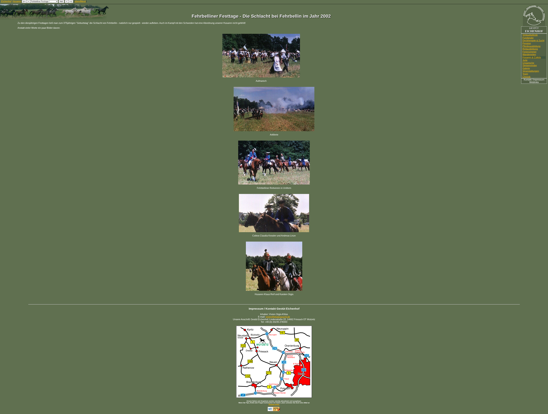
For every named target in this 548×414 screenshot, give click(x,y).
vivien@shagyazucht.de (278, 317)
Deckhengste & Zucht (533, 40)
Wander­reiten (529, 54)
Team (525, 74)
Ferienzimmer (529, 52)
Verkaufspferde (530, 35)
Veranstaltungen (530, 71)
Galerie (526, 68)
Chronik (526, 77)
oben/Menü (80, 1)
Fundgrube (528, 38)
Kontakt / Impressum (534, 79)
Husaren (17, 1)
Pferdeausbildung (531, 46)
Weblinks (534, 82)
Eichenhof (6, 1)
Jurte (524, 60)
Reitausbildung (530, 49)
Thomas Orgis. (274, 404)
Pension (526, 43)
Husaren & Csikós (531, 57)
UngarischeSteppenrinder (529, 64)
